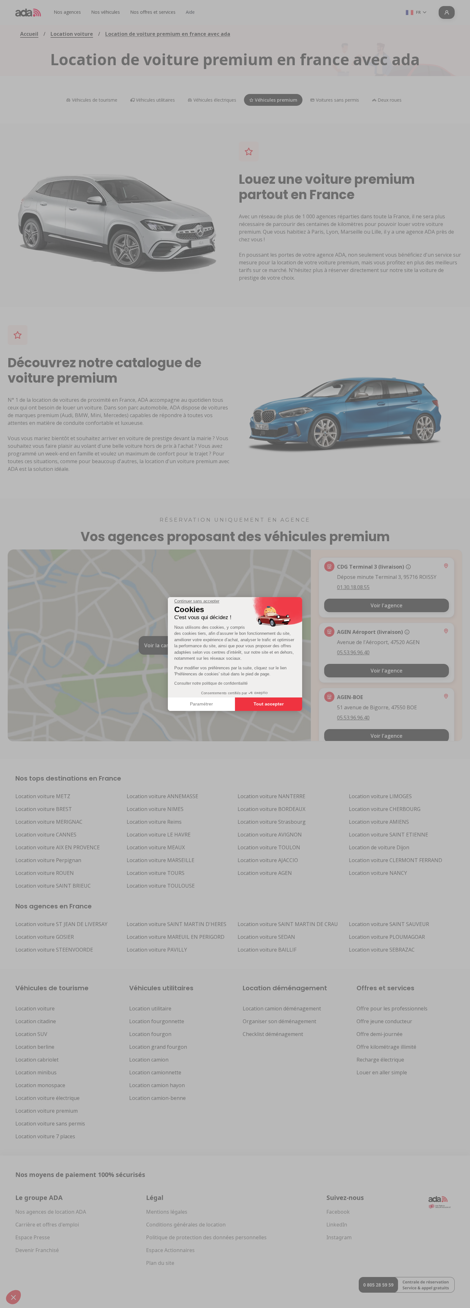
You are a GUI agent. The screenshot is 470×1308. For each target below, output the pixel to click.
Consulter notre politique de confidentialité (211, 683)
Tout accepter (269, 703)
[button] (13, 1297)
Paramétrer (201, 703)
